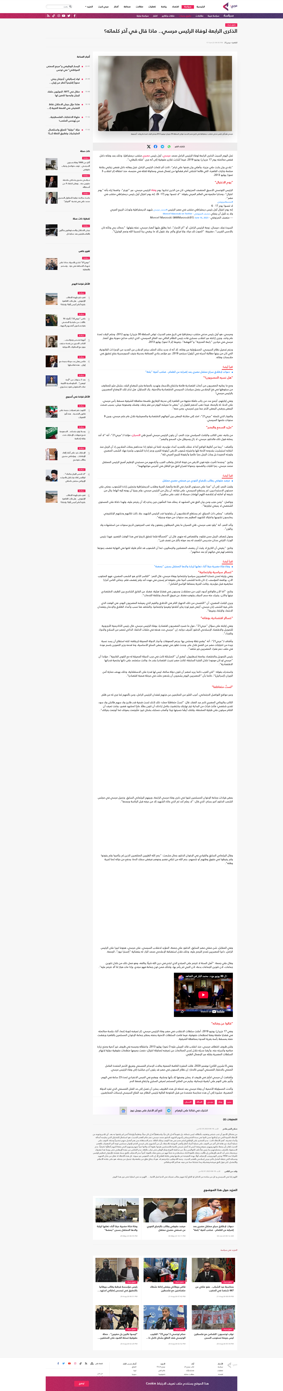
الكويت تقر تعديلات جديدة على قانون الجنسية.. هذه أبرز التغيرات (72, 413)
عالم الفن (161, 1370)
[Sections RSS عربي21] (92, 1363)
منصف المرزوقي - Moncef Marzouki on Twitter (186, 213)
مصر (229, 1102)
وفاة (153, 190)
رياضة (164, 7)
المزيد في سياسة (229, 1250)
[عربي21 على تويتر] (68, 15)
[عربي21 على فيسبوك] (74, 15)
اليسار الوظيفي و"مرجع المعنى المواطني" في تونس (63, 68)
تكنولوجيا (162, 1374)
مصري (146, 155)
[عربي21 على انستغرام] (58, 15)
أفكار (116, 7)
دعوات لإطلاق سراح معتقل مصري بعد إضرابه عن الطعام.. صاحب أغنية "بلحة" (187, 372)
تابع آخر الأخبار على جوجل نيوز (146, 1110)
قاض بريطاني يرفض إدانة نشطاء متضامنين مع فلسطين (167, 1289)
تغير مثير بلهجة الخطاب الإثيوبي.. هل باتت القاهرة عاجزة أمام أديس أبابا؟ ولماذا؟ (72, 301)
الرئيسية (199, 6)
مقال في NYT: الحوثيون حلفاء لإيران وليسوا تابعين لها (64, 94)
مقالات (139, 7)
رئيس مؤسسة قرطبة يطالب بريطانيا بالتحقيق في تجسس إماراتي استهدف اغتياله (117, 1289)
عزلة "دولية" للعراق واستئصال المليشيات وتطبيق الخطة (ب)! (64, 132)
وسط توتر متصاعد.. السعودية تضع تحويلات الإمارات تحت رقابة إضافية (72, 435)
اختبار (155, 16)
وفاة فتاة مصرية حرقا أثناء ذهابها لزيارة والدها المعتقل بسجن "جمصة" (192, 566)
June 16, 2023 (201, 217)
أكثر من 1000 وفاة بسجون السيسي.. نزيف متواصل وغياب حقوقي (76, 166)
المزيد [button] (89, 7)
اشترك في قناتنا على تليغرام (191, 1110)
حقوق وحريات (185, 16)
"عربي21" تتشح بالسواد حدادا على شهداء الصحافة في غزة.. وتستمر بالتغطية (74, 266)
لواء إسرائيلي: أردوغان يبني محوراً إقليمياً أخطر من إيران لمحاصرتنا (65, 81)
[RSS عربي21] (48, 15)
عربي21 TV (161, 1366)
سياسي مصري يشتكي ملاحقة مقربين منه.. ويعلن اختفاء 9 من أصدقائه (76, 183)
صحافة (127, 7)
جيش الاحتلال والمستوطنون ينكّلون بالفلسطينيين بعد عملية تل (74, 232)
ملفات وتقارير (168, 16)
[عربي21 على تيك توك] (53, 15)
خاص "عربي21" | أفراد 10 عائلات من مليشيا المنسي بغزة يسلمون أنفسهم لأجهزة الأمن (73, 322)
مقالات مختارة (189, 1374)
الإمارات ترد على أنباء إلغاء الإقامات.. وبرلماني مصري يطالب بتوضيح (73, 456)
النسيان (136, 435)
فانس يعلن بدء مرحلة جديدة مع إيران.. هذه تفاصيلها (72, 363)
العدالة (199, 1102)
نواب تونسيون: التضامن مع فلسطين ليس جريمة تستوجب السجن (214, 1336)
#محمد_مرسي (160, 209)
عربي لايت (103, 7)
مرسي (167, 155)
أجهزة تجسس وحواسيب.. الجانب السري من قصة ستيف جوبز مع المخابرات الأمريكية (72, 343)
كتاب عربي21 (189, 1366)
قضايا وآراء (190, 1370)
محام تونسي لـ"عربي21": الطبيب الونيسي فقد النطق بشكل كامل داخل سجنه (165, 1336)
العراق (134, 1366)
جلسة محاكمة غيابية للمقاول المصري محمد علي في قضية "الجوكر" (74, 200)
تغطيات (152, 7)
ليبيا (135, 1370)
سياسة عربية (213, 16)
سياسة (187, 7)
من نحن (100, 1373)
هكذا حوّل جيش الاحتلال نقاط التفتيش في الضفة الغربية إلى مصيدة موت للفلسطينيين (63, 106)
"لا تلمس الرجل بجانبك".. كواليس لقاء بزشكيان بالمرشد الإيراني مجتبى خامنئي (72, 477)
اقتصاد (175, 7)
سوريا (134, 1374)
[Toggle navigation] (70, 6)
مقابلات (199, 16)
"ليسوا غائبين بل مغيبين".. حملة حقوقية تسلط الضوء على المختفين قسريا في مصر (118, 1336)
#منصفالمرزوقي (225, 202)
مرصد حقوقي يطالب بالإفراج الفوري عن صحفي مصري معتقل (196, 480)
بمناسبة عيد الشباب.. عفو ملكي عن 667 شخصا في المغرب (214, 1289)
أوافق (81, 1383)
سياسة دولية (143, 16)
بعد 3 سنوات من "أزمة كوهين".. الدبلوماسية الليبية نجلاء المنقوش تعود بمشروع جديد (72, 383)
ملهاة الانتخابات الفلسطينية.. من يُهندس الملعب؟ (64, 119)
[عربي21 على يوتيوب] (63, 15)
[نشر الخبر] (148, 147)
